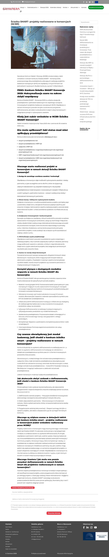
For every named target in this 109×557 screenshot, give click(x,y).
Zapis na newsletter (11, 549)
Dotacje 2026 (44, 7)
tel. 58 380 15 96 (35, 534)
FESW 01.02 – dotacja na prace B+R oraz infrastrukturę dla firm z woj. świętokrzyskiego (87, 116)
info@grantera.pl (36, 539)
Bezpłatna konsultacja (96, 7)
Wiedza (7, 539)
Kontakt (84, 7)
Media (7, 529)
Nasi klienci (8, 527)
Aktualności (74, 7)
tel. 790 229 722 (61, 536)
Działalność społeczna (11, 534)
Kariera (65, 7)
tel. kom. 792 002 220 (37, 536)
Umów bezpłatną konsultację (22, 487)
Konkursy (8, 536)
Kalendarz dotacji (55, 7)
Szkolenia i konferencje (12, 531)
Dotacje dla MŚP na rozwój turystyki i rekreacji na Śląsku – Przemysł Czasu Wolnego (87, 67)
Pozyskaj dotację (54, 513)
